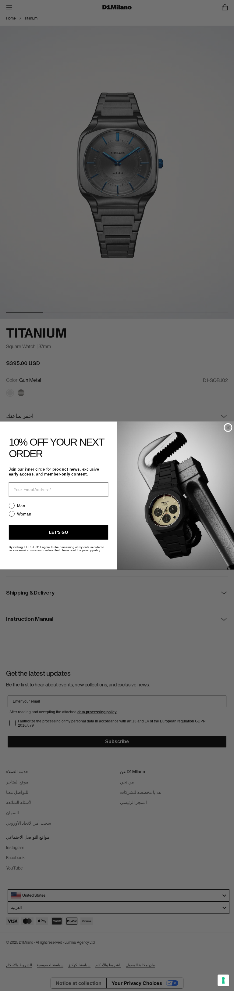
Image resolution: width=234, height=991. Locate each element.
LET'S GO (58, 532)
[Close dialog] (228, 427)
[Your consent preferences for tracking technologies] (223, 980)
